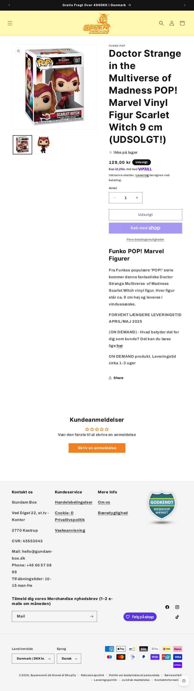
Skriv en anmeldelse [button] (97, 448)
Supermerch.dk (41, 675)
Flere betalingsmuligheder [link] (145, 239)
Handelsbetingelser (74, 502)
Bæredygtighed (113, 513)
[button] (10, 23)
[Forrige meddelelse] (9, 5)
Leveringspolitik (105, 679)
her (120, 346)
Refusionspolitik (92, 675)
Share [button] (118, 378)
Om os (104, 502)
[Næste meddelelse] (185, 5)
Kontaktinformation (168, 679)
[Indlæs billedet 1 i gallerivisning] (22, 144)
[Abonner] (91, 616)
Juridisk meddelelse (136, 679)
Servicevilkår (173, 675)
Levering (142, 175)
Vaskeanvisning (70, 530)
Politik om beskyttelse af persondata (134, 675)
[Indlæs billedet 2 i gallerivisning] (43, 144)
